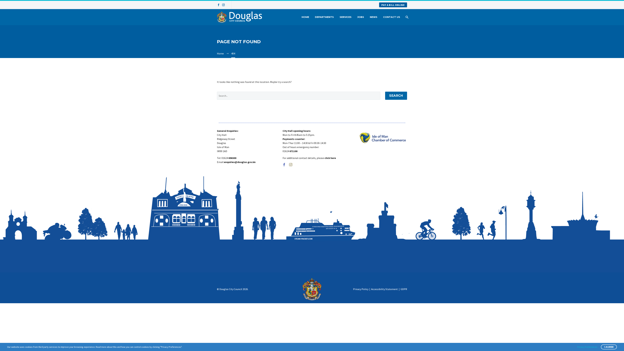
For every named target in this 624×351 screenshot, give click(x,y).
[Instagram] (223, 5)
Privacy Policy (360, 289)
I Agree (609, 346)
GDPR (404, 289)
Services (345, 17)
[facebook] (284, 164)
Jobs (360, 17)
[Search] (406, 17)
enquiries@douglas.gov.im (240, 162)
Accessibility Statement (384, 289)
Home (305, 17)
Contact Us (391, 17)
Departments (324, 17)
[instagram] (290, 164)
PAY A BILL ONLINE (393, 4)
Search (396, 96)
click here (330, 158)
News (373, 17)
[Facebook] (218, 5)
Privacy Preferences (587, 346)
